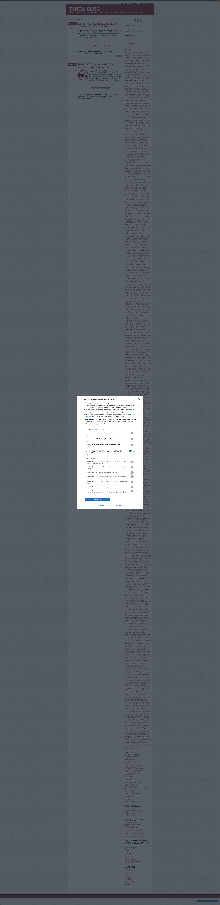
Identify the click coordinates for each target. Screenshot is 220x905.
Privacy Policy (119, 505)
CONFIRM (97, 499)
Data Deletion (100, 505)
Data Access (110, 505)
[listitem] (110, 429)
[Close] (139, 399)
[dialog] (110, 452)
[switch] (131, 433)
